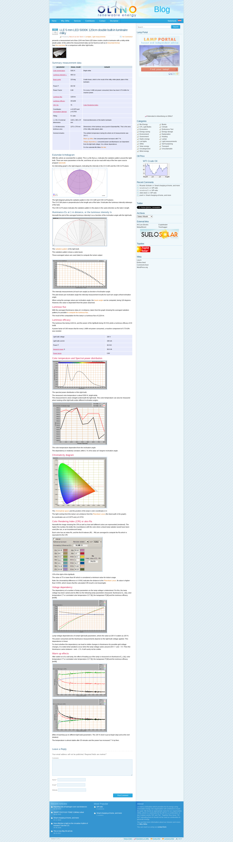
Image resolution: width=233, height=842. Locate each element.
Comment (55, 758)
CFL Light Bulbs (145, 127)
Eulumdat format (114, 43)
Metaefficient (141, 227)
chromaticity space (62, 511)
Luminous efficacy (59, 101)
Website (54, 790)
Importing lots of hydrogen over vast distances (70, 807)
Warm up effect (88, 138)
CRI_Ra (55, 105)
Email (54, 785)
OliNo (142, 144)
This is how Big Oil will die (63, 831)
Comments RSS (169, 838)
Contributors (90, 21)
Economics (144, 129)
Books (164, 124)
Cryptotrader (163, 225)
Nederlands (172, 21)
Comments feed (142, 265)
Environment (144, 134)
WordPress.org (142, 267)
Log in (139, 260)
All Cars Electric (142, 225)
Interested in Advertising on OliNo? (160, 116)
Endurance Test (167, 129)
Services (77, 21)
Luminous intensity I (60, 75)
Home (54, 21)
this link (103, 147)
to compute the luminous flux (77, 313)
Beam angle (57, 79)
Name (54, 780)
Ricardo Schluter (146, 186)
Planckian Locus (99, 514)
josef (141, 195)
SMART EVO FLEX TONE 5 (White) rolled (69, 812)
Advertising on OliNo (142, 838)
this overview (60, 45)
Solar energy (144, 146)
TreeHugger (162, 227)
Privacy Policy (128, 838)
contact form (161, 827)
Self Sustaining (167, 144)
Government (144, 137)
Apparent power (58, 349)
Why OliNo (65, 21)
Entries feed (141, 262)
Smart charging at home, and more (167, 186)
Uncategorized (145, 149)
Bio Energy (144, 124)
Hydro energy (145, 139)
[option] (159, 56)
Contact (102, 21)
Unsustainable (167, 149)
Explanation (166, 134)
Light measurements (99, 37)
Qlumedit (62, 163)
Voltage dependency (90, 142)
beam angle (98, 300)
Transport (165, 146)
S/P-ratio (155, 188)
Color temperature (59, 70)
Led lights (88, 37)
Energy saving (145, 132)
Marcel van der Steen (76, 37)
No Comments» (127, 37)
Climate (164, 127)
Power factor (57, 353)
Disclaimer (114, 21)
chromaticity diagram (60, 111)
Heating (165, 137)
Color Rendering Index (90, 105)
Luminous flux (57, 97)
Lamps (164, 139)
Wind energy (144, 151)
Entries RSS (156, 838)
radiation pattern (61, 249)
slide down (144, 193)
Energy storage (167, 132)
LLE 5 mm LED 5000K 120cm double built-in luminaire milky (94, 31)
